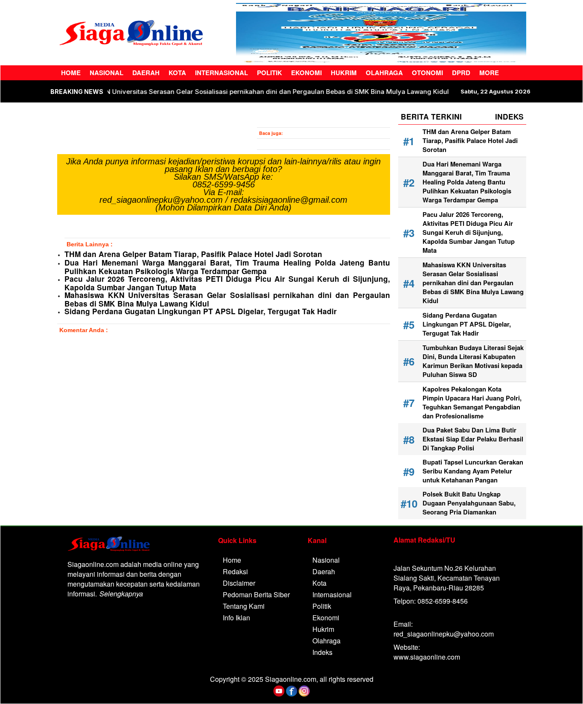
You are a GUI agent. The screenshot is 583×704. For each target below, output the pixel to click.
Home (71, 72)
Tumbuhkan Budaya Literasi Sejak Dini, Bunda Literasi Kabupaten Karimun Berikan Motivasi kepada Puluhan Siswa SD (473, 361)
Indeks (322, 652)
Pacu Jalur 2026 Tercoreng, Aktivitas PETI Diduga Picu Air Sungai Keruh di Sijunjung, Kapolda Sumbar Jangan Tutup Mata (227, 283)
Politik (269, 72)
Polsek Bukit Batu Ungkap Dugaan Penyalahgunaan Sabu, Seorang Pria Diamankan (469, 503)
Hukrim (344, 72)
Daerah (146, 72)
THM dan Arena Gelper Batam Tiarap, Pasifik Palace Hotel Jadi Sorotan (193, 254)
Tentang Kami (244, 606)
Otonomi (427, 72)
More (489, 72)
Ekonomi (306, 72)
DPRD (461, 72)
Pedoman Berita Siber (256, 594)
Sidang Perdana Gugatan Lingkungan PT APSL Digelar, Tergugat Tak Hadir (200, 311)
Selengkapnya (121, 594)
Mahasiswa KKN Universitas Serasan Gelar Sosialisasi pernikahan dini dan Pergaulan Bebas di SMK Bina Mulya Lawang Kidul (276, 92)
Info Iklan (236, 617)
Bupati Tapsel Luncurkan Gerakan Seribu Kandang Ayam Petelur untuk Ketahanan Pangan (473, 471)
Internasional (221, 72)
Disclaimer (239, 583)
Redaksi (235, 571)
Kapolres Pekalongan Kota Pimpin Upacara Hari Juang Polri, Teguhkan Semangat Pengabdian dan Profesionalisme (472, 403)
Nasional (106, 72)
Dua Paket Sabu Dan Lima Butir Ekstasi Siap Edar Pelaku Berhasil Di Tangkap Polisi (473, 439)
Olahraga (384, 72)
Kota (177, 72)
